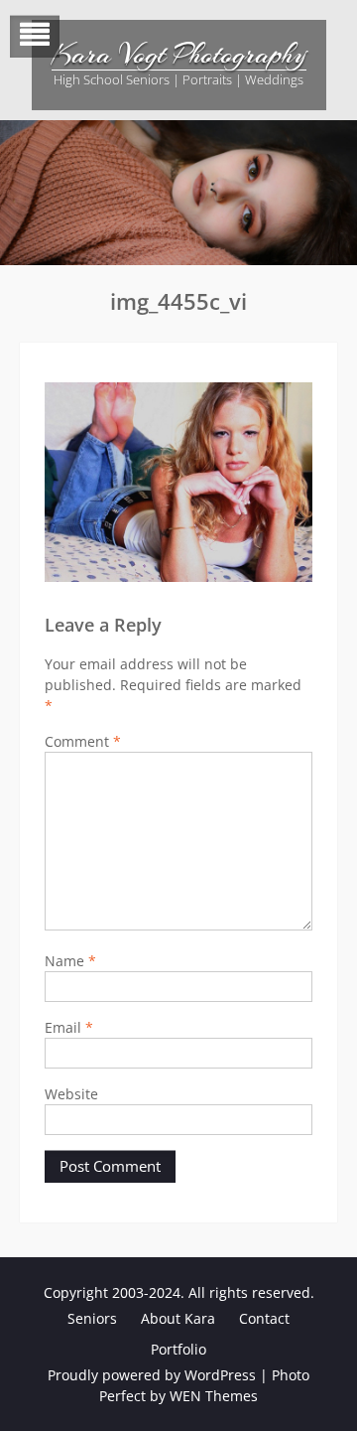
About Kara (178, 1318)
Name (70, 960)
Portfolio (178, 1349)
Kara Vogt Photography (179, 54)
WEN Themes (214, 1395)
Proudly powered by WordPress (152, 1374)
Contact (264, 1318)
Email (69, 1027)
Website (71, 1093)
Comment (83, 741)
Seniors (92, 1318)
